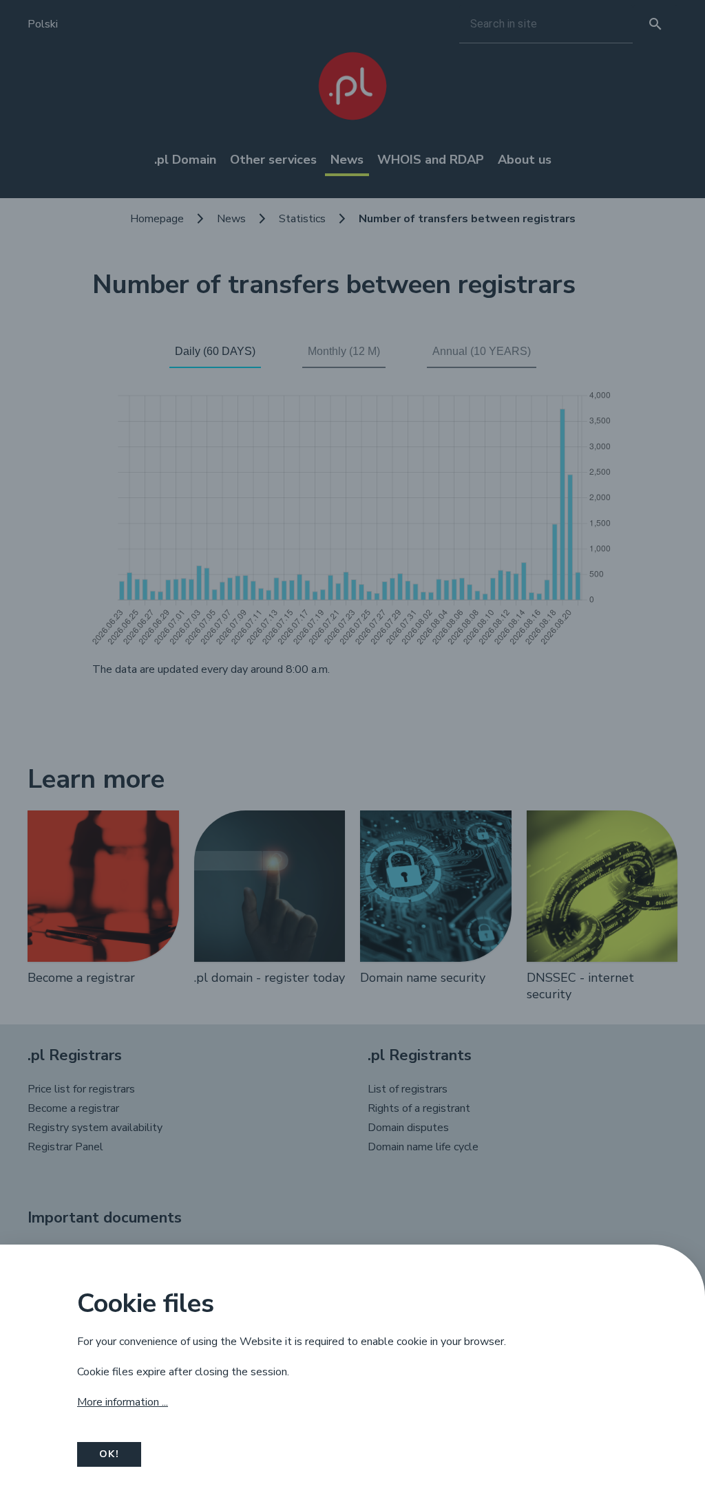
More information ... (122, 1402)
